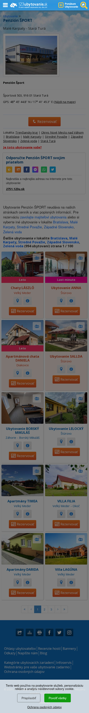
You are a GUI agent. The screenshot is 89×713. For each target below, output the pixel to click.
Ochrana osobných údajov (44, 707)
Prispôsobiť (29, 698)
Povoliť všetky (57, 698)
